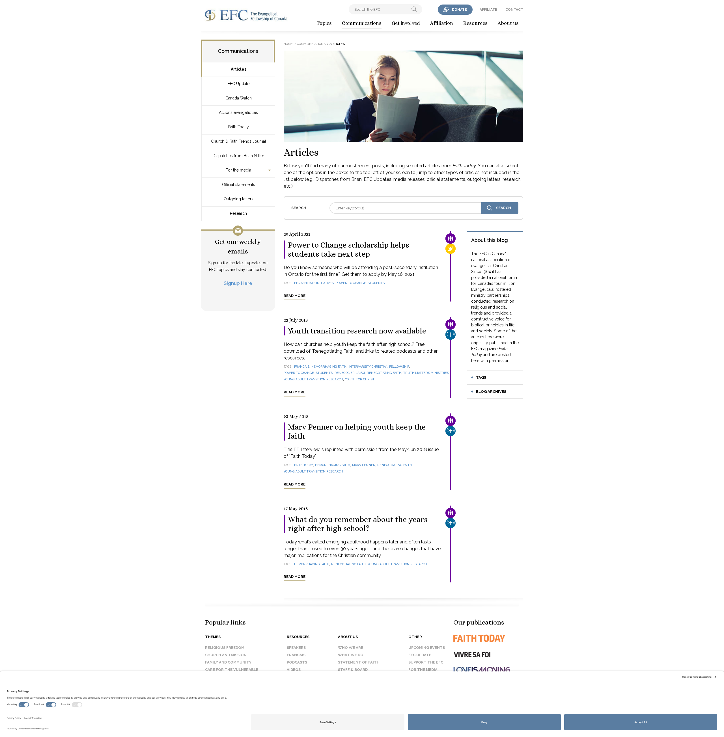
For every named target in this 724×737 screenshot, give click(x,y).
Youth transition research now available (357, 330)
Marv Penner (363, 465)
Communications (362, 23)
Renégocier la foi (350, 373)
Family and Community (228, 662)
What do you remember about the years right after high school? (357, 524)
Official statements (238, 184)
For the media (238, 170)
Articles (238, 69)
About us (508, 23)
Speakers (296, 647)
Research (238, 213)
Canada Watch (238, 98)
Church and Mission (226, 655)
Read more (294, 296)
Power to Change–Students (360, 283)
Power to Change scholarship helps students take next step (348, 249)
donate (459, 10)
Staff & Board (353, 669)
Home (288, 44)
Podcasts (297, 662)
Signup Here (238, 283)
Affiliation (441, 23)
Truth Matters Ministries (426, 373)
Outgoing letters (238, 199)
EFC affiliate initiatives (314, 283)
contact (514, 10)
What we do (350, 655)
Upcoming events (426, 647)
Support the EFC (425, 662)
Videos (294, 669)
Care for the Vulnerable (231, 669)
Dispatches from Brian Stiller (238, 155)
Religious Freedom (224, 647)
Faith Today (238, 127)
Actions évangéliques (238, 112)
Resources (475, 23)
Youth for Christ (359, 379)
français (301, 366)
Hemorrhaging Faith (328, 366)
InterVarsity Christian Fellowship (378, 366)
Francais (296, 655)
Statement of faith (359, 662)
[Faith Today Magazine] (490, 638)
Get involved (406, 23)
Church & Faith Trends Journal (238, 141)
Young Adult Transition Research (313, 379)
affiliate (488, 10)
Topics (324, 23)
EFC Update (238, 83)
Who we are (350, 647)
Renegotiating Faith (384, 373)
